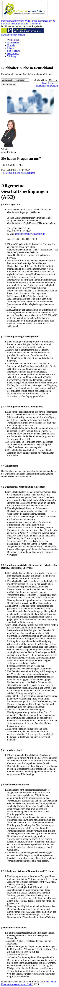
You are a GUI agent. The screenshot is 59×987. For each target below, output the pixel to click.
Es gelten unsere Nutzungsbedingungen (47, 84)
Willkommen (13, 40)
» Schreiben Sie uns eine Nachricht (18, 173)
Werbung (11, 56)
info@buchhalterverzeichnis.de (30, 234)
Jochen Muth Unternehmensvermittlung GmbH (28, 983)
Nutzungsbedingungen (41, 21)
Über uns (11, 48)
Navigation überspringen (13, 34)
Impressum (6, 21)
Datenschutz (18, 21)
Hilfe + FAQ (13, 53)
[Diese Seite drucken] (2, 178)
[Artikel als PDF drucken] (5, 178)
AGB (27, 21)
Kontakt (11, 45)
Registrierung (13, 42)
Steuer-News (13, 50)
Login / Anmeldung (31, 23)
